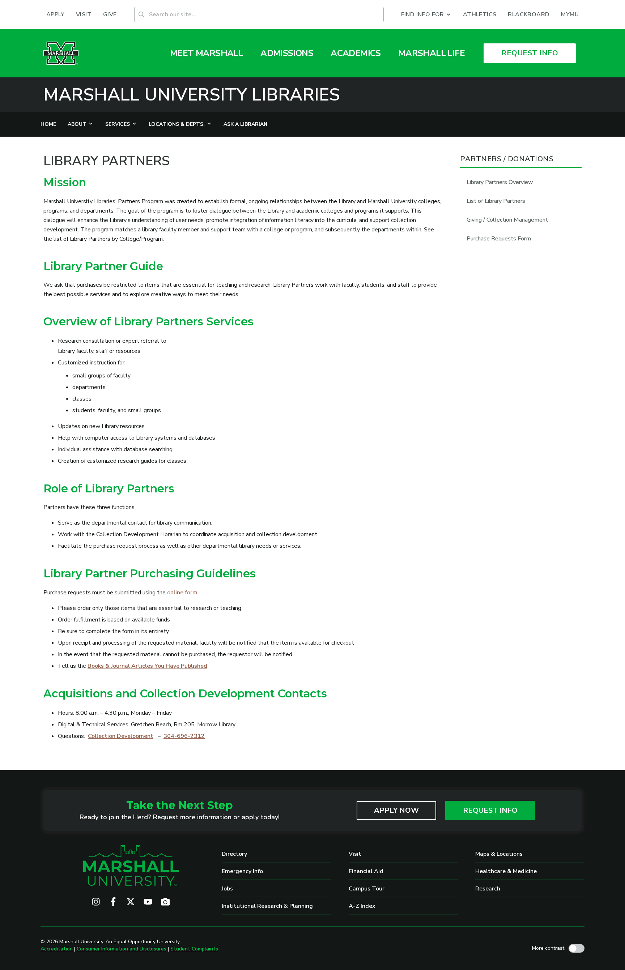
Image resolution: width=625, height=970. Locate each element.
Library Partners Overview (500, 182)
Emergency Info (242, 871)
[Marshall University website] (60, 53)
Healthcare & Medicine (506, 871)
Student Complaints (194, 948)
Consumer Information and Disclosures (121, 948)
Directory (234, 854)
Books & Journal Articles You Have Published (147, 666)
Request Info (490, 810)
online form (182, 593)
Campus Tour (366, 889)
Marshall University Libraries (191, 94)
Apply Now (396, 810)
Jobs (227, 889)
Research (487, 889)
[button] (426, 14)
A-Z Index (362, 906)
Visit (355, 854)
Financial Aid (366, 871)
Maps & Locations (499, 854)
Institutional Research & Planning (267, 906)
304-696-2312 (184, 736)
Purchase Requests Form (499, 239)
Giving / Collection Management (507, 220)
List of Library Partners (496, 201)
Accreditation (57, 948)
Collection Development (120, 736)
